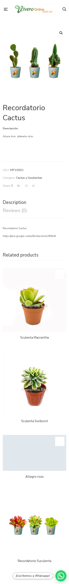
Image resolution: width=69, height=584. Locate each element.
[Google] (19, 185)
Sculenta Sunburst (34, 421)
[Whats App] (33, 185)
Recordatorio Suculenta (34, 561)
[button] (60, 575)
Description (14, 202)
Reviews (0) (15, 210)
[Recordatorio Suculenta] (34, 523)
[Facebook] (12, 185)
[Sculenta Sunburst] (34, 383)
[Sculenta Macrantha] (34, 300)
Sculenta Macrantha (34, 337)
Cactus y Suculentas (29, 178)
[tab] (34, 202)
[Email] (26, 185)
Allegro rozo (34, 477)
